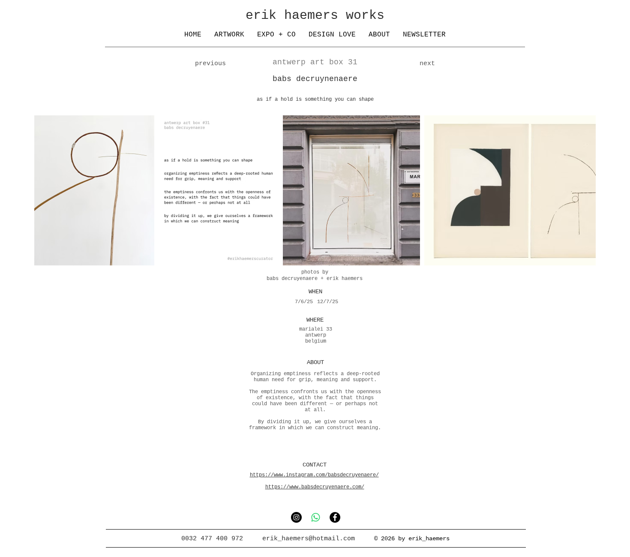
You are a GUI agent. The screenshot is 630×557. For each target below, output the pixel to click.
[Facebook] (335, 517)
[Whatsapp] (315, 517)
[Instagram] (296, 517)
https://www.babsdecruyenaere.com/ (314, 487)
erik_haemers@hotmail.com (308, 538)
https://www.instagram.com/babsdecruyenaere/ (314, 475)
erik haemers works (315, 15)
